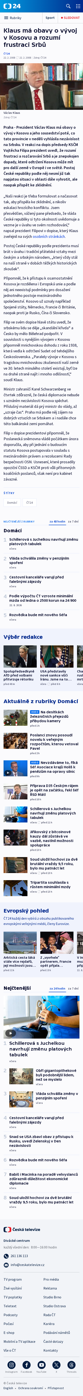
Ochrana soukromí (30, 1388)
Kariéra (48, 1323)
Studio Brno (52, 1297)
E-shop (9, 1332)
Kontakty (50, 1350)
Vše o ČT (10, 1350)
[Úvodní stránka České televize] (22, 1229)
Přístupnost (56, 1388)
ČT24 (7, 53)
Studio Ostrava (54, 1306)
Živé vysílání (13, 1288)
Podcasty (10, 1315)
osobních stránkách (49, 236)
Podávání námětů (56, 1332)
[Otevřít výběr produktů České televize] (78, 6)
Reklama (50, 1288)
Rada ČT (49, 1315)
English (8, 1388)
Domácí (12, 503)
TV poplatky (13, 1297)
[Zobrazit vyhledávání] (68, 6)
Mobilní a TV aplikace (19, 1341)
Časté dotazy (53, 1341)
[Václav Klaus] (41, 86)
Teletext (10, 1306)
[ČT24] (12, 6)
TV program (13, 1279)
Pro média (51, 1279)
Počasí (9, 1323)
